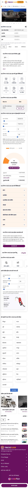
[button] (25, 416)
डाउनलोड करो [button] (14, 246)
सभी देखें (24, 416)
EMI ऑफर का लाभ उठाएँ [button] (14, 167)
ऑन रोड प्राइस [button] (14, 485)
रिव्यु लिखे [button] (24, 253)
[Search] (26, 2)
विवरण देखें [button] (20, 108)
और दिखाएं (14, 390)
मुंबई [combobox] (5, 57)
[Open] (2, 2)
